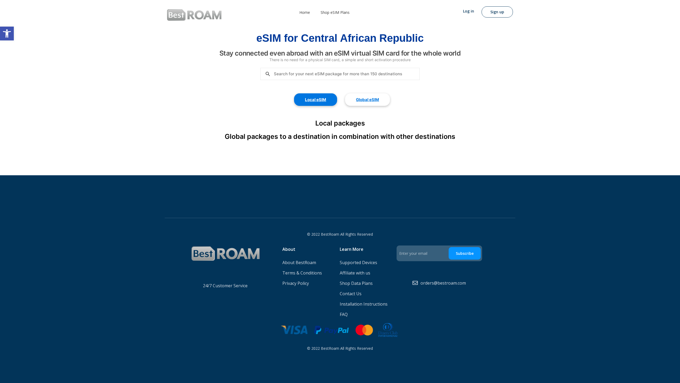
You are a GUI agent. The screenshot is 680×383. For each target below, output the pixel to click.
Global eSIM (367, 99)
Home (304, 12)
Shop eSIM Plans (335, 12)
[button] (7, 33)
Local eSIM (315, 99)
